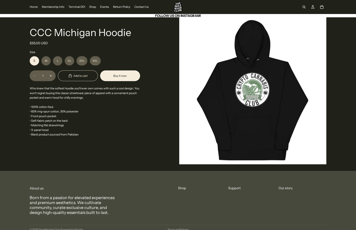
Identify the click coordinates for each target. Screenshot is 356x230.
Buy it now (120, 76)
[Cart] (321, 7)
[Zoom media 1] (252, 90)
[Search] (304, 7)
